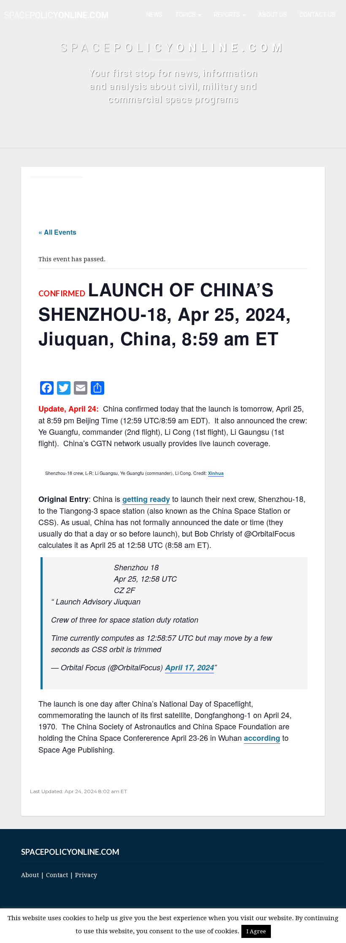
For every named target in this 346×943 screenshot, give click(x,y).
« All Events (57, 232)
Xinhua (216, 473)
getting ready (146, 498)
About (30, 875)
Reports (227, 14)
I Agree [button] (256, 931)
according (262, 737)
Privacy (86, 875)
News (154, 14)
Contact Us (317, 14)
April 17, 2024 (189, 667)
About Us (272, 14)
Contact (57, 875)
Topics (186, 14)
